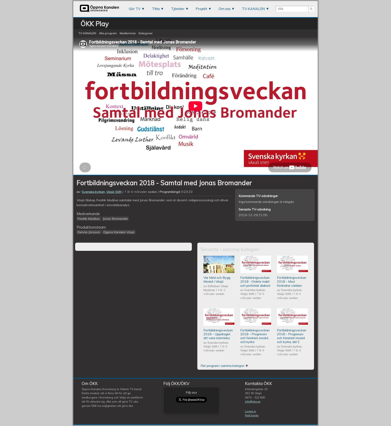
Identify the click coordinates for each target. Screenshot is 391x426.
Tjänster (178, 9)
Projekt (201, 9)
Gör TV (135, 9)
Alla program (108, 33)
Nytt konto (252, 415)
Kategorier (146, 33)
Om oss (225, 9)
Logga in (250, 411)
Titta (156, 9)
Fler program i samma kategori (223, 366)
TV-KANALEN (253, 9)
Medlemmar (128, 33)
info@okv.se (252, 401)
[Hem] (99, 12)
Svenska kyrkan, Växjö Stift (102, 192)
